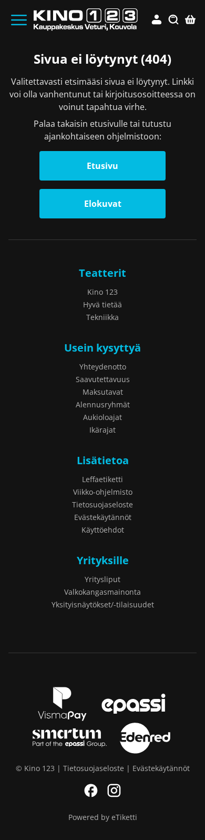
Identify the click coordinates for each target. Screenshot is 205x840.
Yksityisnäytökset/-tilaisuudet (103, 604)
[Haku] (173, 20)
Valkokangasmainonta (102, 592)
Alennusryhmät (103, 404)
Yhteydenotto (102, 367)
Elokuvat (102, 203)
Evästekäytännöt (102, 517)
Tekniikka (102, 317)
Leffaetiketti (102, 479)
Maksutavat (103, 392)
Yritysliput (102, 579)
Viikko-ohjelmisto (102, 492)
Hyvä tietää (102, 304)
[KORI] (190, 20)
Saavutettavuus (103, 379)
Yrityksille (103, 560)
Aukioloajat (102, 417)
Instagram (114, 790)
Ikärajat (102, 430)
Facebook (91, 790)
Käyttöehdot (102, 530)
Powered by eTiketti (102, 817)
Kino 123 (102, 292)
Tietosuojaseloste (102, 504)
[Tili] (156, 20)
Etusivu (102, 166)
